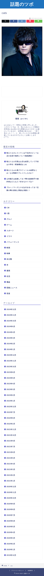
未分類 (9, 259)
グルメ (9, 219)
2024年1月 (11, 349)
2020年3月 (11, 538)
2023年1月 (11, 401)
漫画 (8, 271)
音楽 (8, 293)
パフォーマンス (13, 242)
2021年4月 (11, 464)
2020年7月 (11, 515)
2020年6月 (11, 521)
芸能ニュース (12, 288)
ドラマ (9, 236)
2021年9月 (11, 441)
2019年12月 (11, 555)
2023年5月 (11, 378)
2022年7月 (11, 412)
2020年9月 (11, 504)
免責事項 (30, 570)
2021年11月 (11, 429)
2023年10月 (11, 367)
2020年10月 (11, 498)
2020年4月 (11, 532)
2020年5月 (11, 527)
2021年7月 (11, 447)
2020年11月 (11, 492)
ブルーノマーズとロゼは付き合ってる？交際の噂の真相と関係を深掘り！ (23, 189)
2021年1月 (11, 481)
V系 (8, 213)
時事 (8, 253)
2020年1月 (11, 549)
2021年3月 (11, 469)
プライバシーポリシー (17, 570)
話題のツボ (22, 4)
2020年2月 (11, 544)
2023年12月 (11, 355)
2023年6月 (11, 372)
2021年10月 (11, 435)
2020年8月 (11, 509)
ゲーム (9, 225)
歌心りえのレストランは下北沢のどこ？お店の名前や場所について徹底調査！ (23, 154)
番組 (8, 282)
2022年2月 (11, 424)
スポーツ (10, 231)
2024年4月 (11, 332)
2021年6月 (11, 452)
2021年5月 (11, 458)
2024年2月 (11, 344)
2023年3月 (11, 389)
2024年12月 (11, 309)
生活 (8, 276)
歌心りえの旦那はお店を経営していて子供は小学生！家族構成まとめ (23, 163)
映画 (8, 248)
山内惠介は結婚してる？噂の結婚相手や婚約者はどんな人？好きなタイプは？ (23, 180)
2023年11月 (11, 361)
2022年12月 (11, 407)
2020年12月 (11, 487)
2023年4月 (11, 384)
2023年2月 (11, 395)
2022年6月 (11, 418)
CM (8, 208)
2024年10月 (11, 321)
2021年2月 (11, 475)
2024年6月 (11, 326)
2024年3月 (11, 338)
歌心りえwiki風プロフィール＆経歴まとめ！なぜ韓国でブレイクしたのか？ (22, 171)
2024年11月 (11, 315)
